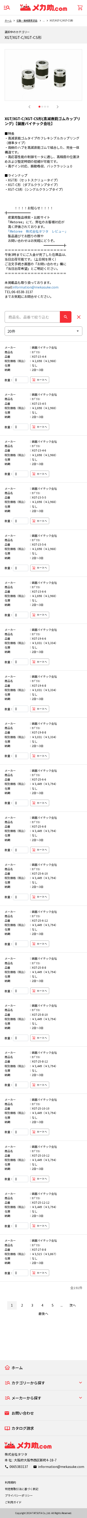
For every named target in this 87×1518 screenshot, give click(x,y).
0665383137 (19, 1466)
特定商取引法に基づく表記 (21, 1489)
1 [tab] (39, 107)
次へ (72, 1305)
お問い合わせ (23, 1413)
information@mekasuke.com (35, 287)
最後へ (43, 1313)
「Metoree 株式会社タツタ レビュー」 (36, 231)
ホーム (8, 20)
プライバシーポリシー (19, 1495)
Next (57, 107)
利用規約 (10, 1482)
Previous (29, 107)
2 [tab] (42, 107)
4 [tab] (48, 107)
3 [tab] (45, 107)
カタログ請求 (23, 1428)
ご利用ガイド (13, 1502)
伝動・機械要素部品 (26, 20)
